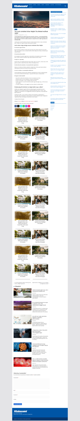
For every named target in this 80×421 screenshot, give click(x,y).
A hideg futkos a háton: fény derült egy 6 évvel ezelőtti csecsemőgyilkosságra (39, 331)
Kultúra (52, 4)
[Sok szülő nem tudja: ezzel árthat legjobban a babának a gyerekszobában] (22, 315)
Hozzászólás (16, 377)
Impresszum (52, 106)
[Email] (29, 106)
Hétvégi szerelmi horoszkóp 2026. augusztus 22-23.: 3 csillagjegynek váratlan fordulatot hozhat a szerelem (58, 61)
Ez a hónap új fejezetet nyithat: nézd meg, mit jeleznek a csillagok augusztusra (23, 283)
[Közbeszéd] (21, 6)
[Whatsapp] (24, 106)
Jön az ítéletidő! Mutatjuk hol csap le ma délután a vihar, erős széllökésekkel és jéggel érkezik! (40, 304)
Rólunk (52, 109)
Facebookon (27, 101)
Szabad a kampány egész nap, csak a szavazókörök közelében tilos (40, 290)
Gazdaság (47, 4)
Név (15, 390)
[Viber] (26, 106)
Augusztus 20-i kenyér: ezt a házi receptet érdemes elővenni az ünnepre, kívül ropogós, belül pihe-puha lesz (58, 51)
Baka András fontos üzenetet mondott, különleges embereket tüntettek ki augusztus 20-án (58, 78)
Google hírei (32, 101)
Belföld (30, 4)
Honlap (15, 399)
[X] (18, 106)
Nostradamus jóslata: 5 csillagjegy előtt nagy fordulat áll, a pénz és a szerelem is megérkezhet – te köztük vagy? (58, 29)
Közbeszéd (19, 101)
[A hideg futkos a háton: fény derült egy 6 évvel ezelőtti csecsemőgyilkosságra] (22, 329)
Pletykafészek (58, 4)
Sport (43, 4)
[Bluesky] (21, 106)
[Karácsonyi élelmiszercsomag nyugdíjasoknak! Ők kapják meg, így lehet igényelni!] (22, 342)
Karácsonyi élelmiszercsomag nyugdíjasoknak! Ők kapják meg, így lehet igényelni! (40, 345)
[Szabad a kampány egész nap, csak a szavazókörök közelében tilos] (22, 288)
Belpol (39, 4)
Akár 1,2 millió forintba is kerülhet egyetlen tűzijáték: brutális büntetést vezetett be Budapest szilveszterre (40, 360)
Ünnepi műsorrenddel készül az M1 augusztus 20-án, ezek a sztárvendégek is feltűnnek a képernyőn (58, 90)
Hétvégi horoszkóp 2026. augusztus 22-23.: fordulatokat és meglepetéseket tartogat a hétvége (57, 73)
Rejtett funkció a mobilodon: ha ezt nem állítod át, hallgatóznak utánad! (40, 283)
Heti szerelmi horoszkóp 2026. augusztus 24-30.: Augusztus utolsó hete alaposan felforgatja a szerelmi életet (58, 15)
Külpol (34, 4)
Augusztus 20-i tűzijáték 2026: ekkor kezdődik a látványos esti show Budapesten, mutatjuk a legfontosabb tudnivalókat (58, 46)
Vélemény (30, 7)
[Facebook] (16, 106)
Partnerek (52, 108)
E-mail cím (16, 394)
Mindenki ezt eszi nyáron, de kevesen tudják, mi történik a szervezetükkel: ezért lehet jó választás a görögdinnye (58, 42)
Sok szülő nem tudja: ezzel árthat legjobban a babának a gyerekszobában (39, 318)
